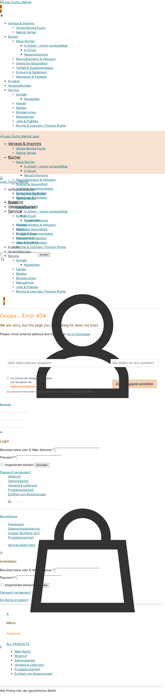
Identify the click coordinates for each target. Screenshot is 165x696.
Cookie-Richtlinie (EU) (24, 533)
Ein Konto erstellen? (14, 600)
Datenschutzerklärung (23, 386)
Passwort (8, 577)
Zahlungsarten (18, 481)
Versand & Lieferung (22, 485)
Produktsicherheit (21, 490)
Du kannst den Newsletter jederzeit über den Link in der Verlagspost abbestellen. (51, 391)
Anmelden (42, 585)
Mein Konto (16, 472)
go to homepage (78, 334)
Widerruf (14, 476)
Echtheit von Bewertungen (27, 494)
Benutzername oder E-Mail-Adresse (27, 570)
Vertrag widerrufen (21, 545)
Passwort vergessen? (15, 592)
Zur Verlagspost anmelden (134, 384)
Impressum (16, 524)
